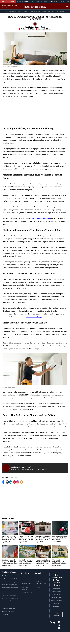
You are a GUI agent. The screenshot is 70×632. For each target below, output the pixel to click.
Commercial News (10, 11)
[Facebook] (3, 482)
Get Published (61, 11)
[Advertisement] (35, 113)
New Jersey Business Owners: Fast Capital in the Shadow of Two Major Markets (9, 539)
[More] (21, 482)
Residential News (35, 11)
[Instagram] (17, 482)
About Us (39, 578)
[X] (7, 482)
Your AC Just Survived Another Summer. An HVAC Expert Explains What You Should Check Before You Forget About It (27, 540)
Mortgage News (22, 11)
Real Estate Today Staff (35, 27)
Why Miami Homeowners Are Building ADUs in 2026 (59, 561)
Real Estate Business (48, 11)
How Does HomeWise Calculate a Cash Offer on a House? (59, 538)
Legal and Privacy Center (41, 582)
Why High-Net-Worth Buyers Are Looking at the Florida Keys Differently (26, 562)
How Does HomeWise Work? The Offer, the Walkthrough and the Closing (9, 562)
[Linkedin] (10, 482)
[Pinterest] (14, 482)
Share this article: (9, 477)
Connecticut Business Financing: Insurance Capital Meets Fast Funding (42, 562)
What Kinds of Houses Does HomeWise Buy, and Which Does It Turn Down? (42, 539)
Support (38, 587)
